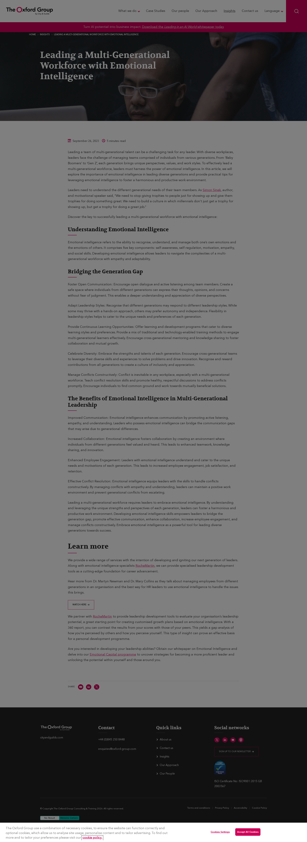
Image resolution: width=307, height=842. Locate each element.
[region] (153, 832)
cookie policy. (92, 837)
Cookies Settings (220, 832)
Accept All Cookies (247, 832)
